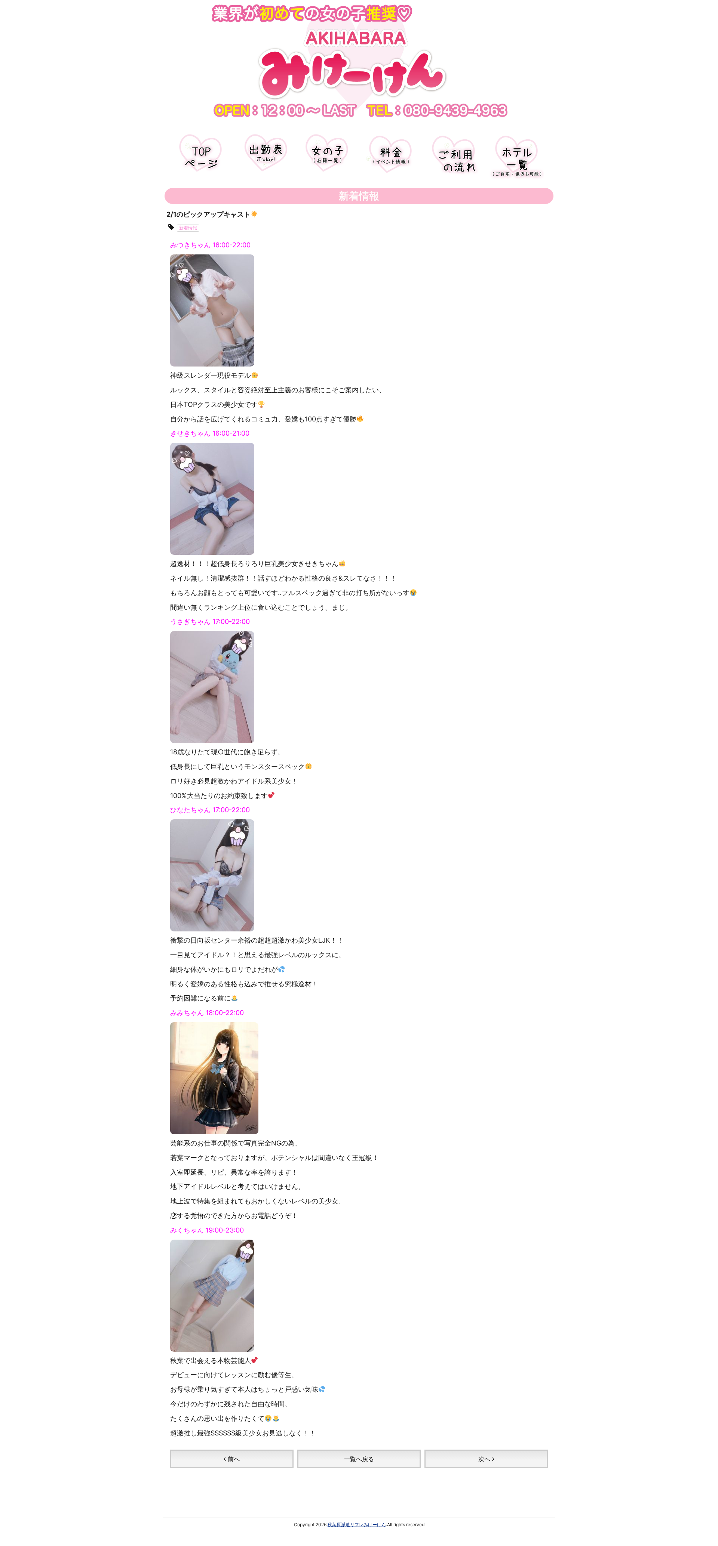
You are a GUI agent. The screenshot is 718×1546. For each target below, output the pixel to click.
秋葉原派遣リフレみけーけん (357, 1524)
